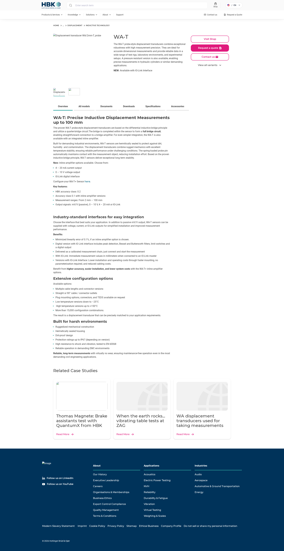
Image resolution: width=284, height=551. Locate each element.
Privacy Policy (116, 526)
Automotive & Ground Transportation (217, 486)
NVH (146, 486)
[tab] (63, 107)
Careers (98, 486)
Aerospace (201, 480)
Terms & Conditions (104, 516)
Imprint (82, 526)
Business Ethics (102, 498)
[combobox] (137, 5)
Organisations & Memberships (111, 492)
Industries (201, 465)
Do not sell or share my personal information (210, 526)
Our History (100, 474)
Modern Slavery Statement (58, 526)
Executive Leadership (106, 480)
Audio (198, 474)
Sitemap (131, 526)
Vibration (149, 504)
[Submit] (70, 5)
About (97, 465)
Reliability (149, 492)
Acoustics (149, 474)
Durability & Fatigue (156, 498)
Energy (199, 492)
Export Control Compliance (109, 504)
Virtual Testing (152, 510)
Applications (151, 465)
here (87, 181)
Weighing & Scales (155, 516)
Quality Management (106, 510)
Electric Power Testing (157, 480)
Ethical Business (149, 526)
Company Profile (171, 526)
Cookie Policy (97, 526)
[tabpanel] (142, 237)
